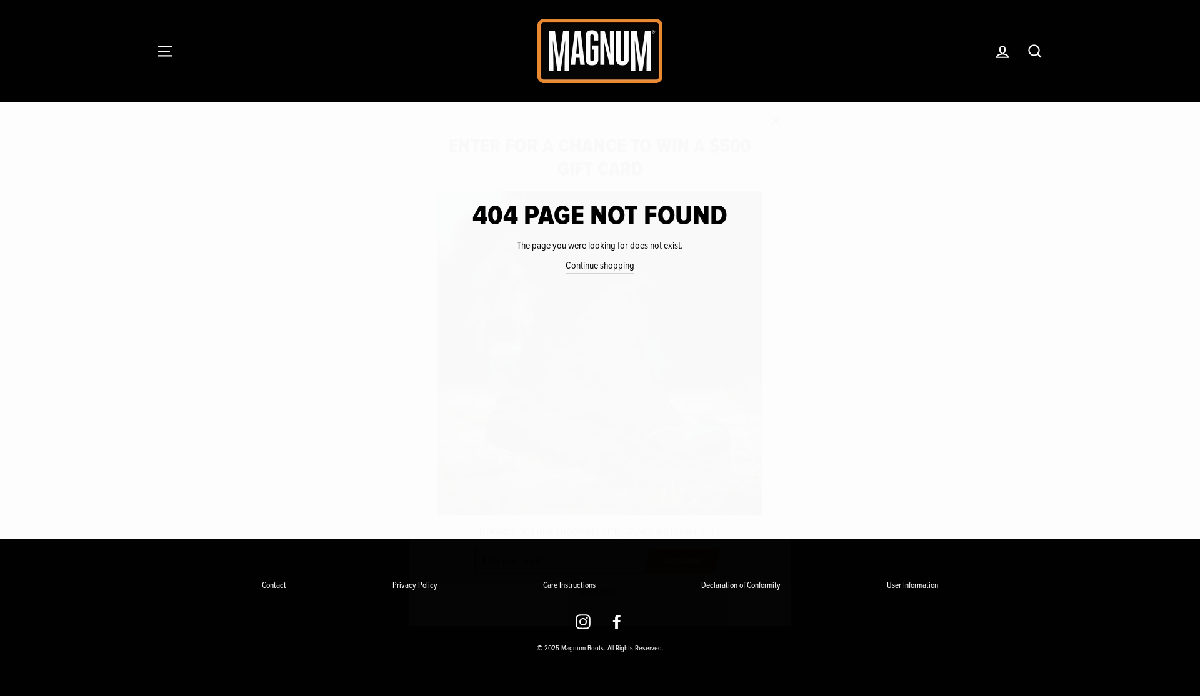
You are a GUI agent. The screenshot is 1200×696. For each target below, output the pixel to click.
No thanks (600, 573)
